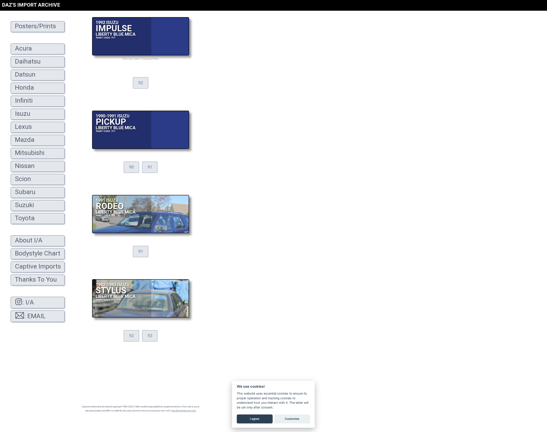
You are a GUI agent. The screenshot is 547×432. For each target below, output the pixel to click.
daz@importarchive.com (184, 411)
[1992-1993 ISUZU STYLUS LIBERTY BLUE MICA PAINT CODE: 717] (140, 316)
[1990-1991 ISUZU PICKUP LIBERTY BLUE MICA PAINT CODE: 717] (140, 148)
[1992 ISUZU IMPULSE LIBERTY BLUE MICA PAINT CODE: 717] (140, 54)
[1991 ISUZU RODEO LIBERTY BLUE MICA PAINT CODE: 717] (140, 232)
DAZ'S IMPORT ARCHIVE (31, 5)
